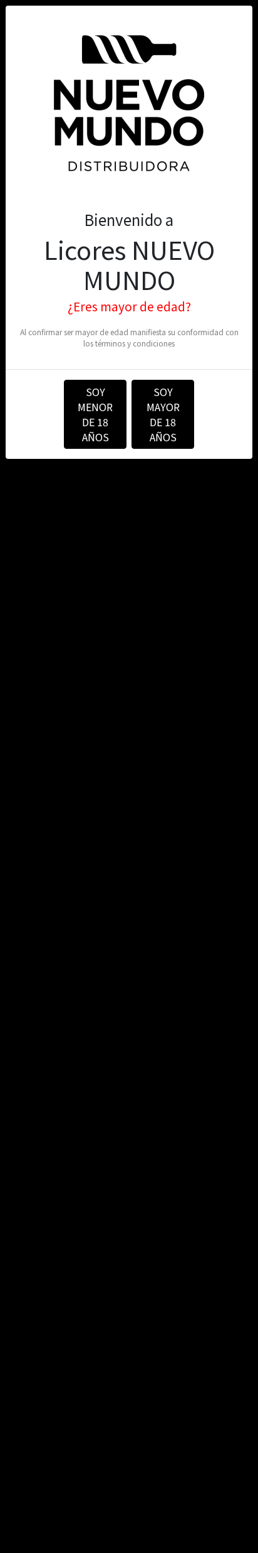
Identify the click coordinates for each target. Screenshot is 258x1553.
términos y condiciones (135, 343)
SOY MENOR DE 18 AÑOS (95, 414)
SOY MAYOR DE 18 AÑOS (163, 414)
